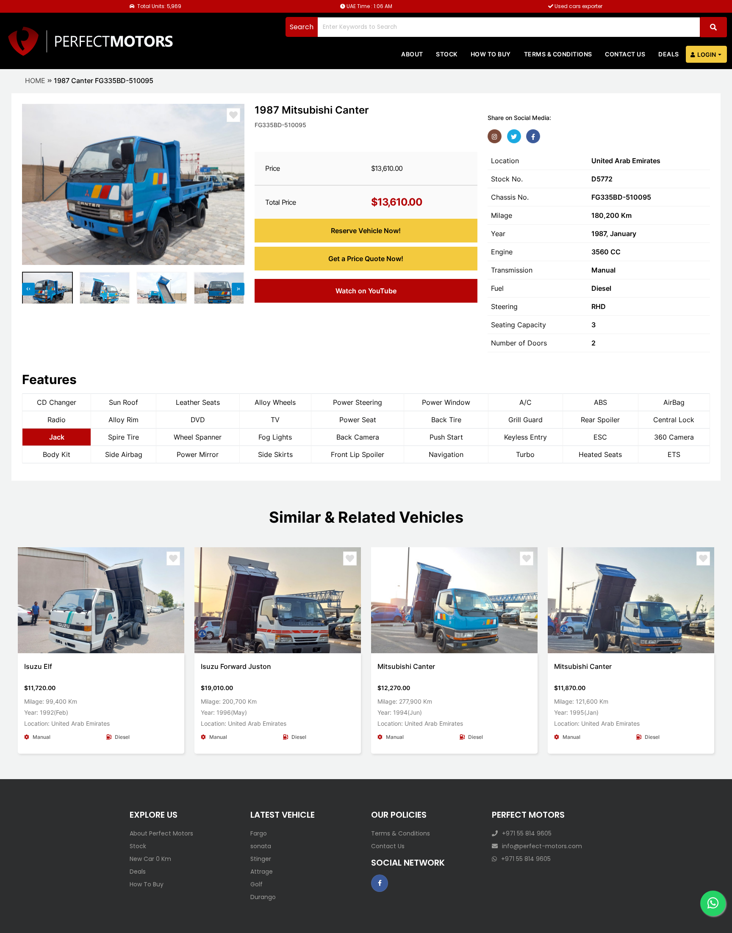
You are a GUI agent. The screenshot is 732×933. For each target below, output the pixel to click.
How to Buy (491, 54)
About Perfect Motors (161, 833)
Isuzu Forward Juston (236, 666)
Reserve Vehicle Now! (366, 230)
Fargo (258, 833)
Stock (447, 54)
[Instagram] (495, 136)
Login (706, 54)
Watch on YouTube (366, 291)
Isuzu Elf (38, 666)
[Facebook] (533, 136)
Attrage (261, 871)
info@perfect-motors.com (542, 846)
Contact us (625, 54)
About (412, 54)
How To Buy (147, 884)
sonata (260, 846)
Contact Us (388, 846)
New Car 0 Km (150, 859)
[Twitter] (514, 136)
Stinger (260, 859)
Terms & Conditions (558, 54)
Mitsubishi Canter (406, 666)
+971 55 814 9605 (527, 833)
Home (35, 80)
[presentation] (32, 184)
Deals (668, 54)
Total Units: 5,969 (158, 6)
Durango (263, 897)
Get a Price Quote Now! (365, 258)
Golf (256, 884)
